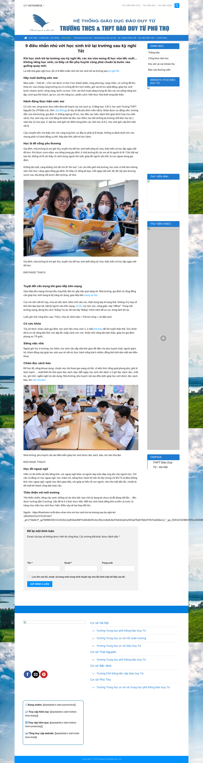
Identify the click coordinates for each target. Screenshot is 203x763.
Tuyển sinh (44, 38)
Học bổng (54, 38)
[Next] (178, 197)
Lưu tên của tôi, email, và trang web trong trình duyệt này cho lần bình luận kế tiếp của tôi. (78, 577)
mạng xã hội (90, 295)
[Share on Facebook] (27, 674)
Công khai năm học (158, 58)
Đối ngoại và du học (83, 38)
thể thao (98, 329)
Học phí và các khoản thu (161, 64)
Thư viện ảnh (149, 5)
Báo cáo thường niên (159, 69)
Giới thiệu (33, 38)
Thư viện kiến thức (131, 5)
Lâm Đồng (60, 110)
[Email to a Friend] (35, 674)
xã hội (78, 306)
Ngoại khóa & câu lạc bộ (105, 38)
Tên (30, 563)
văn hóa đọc (39, 380)
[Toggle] (93, 631)
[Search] (176, 5)
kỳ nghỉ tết (113, 71)
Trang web (107, 563)
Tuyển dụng (161, 38)
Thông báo (66, 38)
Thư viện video (165, 5)
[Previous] (149, 197)
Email (68, 563)
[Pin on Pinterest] (44, 674)
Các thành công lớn (126, 38)
